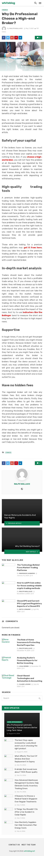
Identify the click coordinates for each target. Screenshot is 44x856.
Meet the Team (28, 845)
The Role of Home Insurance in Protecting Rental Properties (28, 642)
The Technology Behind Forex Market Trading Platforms (28, 567)
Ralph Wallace (16, 28)
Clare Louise (25, 684)
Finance (5, 9)
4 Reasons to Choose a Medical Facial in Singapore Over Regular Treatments (26, 799)
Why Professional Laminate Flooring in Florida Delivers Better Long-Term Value (22, 727)
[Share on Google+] (12, 37)
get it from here (33, 247)
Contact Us (14, 845)
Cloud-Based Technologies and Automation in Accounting (29, 678)
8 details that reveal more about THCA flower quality (26, 770)
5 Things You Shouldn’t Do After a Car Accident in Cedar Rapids (26, 812)
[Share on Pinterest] (16, 37)
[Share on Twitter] (8, 37)
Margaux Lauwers (27, 573)
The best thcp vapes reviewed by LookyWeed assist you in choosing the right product (26, 744)
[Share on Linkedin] (20, 37)
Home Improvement (14, 722)
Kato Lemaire (25, 609)
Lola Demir (24, 666)
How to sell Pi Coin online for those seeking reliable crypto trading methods (29, 585)
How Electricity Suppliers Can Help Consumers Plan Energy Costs (26, 825)
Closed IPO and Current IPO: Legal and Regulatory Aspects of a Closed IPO (29, 603)
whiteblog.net (29, 851)
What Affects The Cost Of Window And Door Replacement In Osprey (26, 759)
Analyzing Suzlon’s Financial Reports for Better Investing (27, 660)
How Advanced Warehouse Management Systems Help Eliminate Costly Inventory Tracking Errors (27, 784)
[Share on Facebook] (4, 37)
